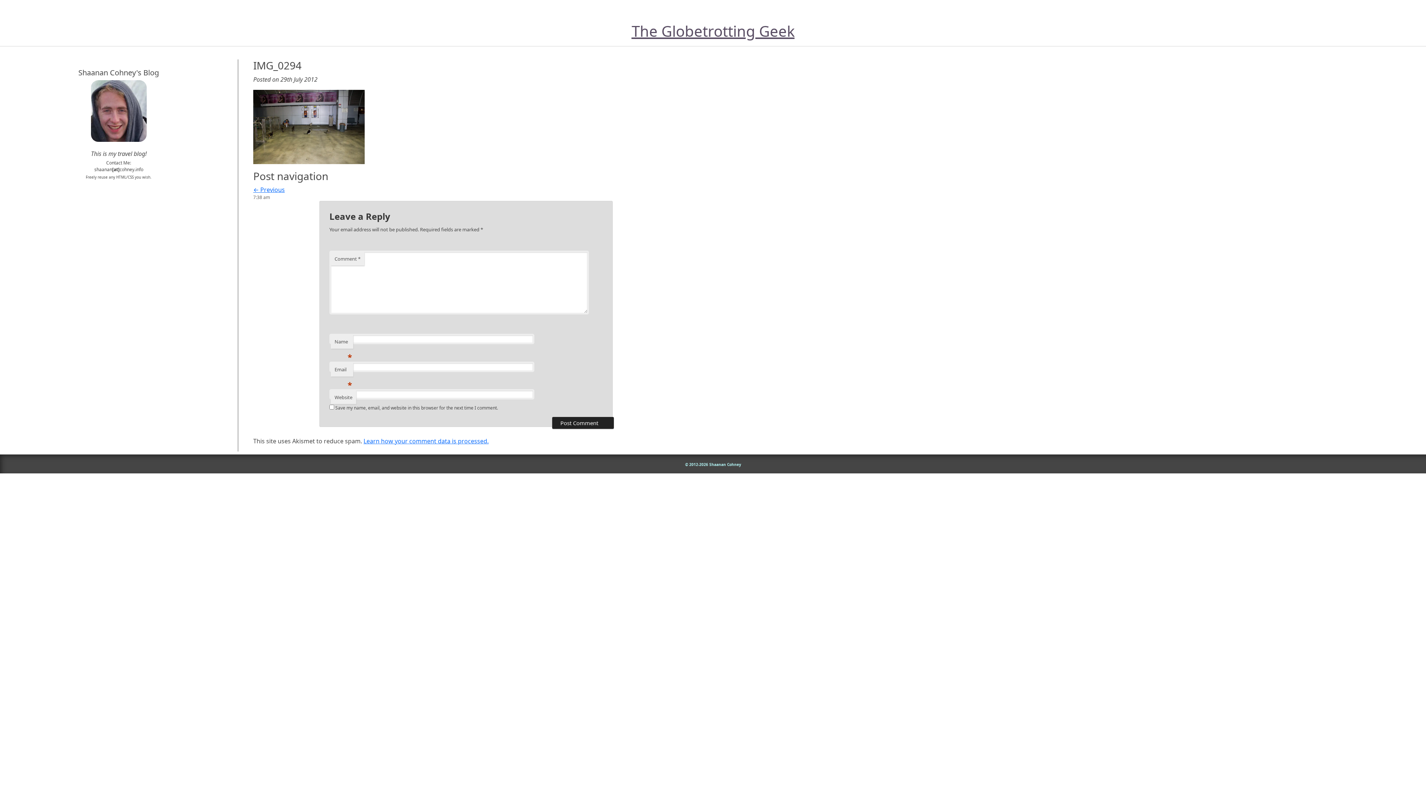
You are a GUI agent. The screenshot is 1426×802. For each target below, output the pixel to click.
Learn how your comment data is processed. (426, 441)
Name (343, 343)
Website (343, 397)
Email (343, 371)
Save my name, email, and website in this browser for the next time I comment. (416, 408)
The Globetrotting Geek (713, 31)
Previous (269, 190)
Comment (348, 258)
